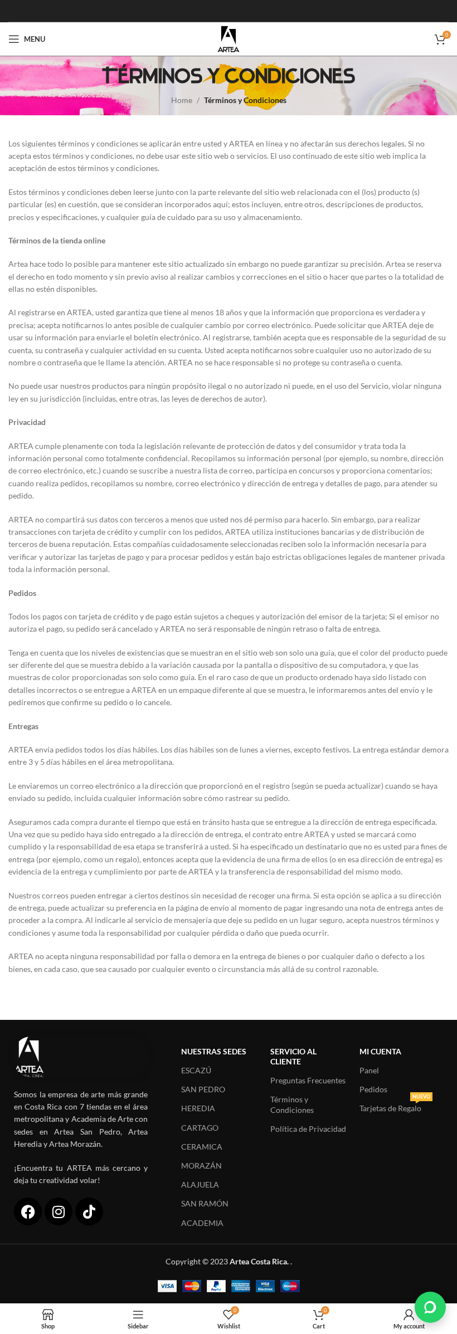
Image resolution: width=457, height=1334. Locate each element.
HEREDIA (198, 1108)
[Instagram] (58, 1211)
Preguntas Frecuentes (308, 1080)
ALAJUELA (200, 1184)
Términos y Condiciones (292, 1104)
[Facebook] (28, 1211)
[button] (430, 1307)
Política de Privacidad (308, 1128)
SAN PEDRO (203, 1089)
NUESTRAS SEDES (213, 1051)
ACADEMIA (202, 1223)
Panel (369, 1070)
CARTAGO (199, 1127)
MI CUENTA (380, 1051)
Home (181, 100)
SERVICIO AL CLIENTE (293, 1056)
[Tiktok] (89, 1211)
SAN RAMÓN (205, 1203)
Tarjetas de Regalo (394, 1106)
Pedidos (373, 1089)
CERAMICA (201, 1146)
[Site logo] (228, 38)
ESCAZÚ (196, 1070)
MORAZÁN (201, 1165)
